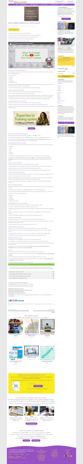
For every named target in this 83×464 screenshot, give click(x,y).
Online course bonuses (36, 304)
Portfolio (27, 454)
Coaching (18, 26)
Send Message (36, 440)
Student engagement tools (44, 304)
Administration (60, 92)
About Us (63, 4)
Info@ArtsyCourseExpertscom (13, 457)
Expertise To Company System (41, 451)
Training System (59, 1)
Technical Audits (41, 460)
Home (17, 4)
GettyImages (10, 159)
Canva (48, 155)
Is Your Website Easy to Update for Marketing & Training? (31, 357)
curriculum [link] (20, 239)
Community (59, 86)
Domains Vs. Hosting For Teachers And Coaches (47, 335)
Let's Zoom (26, 440)
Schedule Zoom (11, 456)
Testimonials (16, 454)
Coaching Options (41, 452)
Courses (59, 85)
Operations (59, 98)
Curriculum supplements (14, 304)
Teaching (32, 26)
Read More (15, 337)
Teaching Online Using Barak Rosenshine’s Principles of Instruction (20, 290)
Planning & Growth (54, 452)
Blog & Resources (54, 4)
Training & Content (54, 454)
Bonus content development (14, 303)
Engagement (23, 26)
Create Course (70, 33)
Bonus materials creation (22, 303)
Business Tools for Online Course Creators (16, 291)
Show (17, 29)
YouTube (67, 452)
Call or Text (23, 457)
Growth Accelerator (41, 458)
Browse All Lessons (66, 76)
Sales (59, 101)
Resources (28, 26)
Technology (54, 451)
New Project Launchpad (41, 455)
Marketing (59, 97)
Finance (59, 94)
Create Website (60, 34)
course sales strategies (43, 303)
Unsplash (32, 157)
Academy (41, 449)
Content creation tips (30, 303)
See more (73, 66)
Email (68, 451)
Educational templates (22, 304)
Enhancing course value (29, 304)
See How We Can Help (31, 423)
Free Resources (54, 449)
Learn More (31, 128)
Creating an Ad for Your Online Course (15, 362)
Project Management (61, 100)
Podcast (67, 454)
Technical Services (34, 4)
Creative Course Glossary (47, 361)
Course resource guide (36, 303)
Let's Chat (66, 122)
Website (59, 87)
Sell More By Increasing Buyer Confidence (16, 335)
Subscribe (27, 294)
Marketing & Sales (54, 455)
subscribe (11, 260)
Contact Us (70, 1)
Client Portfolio (44, 4)
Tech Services (41, 454)
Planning (59, 99)
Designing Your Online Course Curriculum (15, 288)
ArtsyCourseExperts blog (48, 258)
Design (59, 93)
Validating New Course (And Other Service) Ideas (17, 292)
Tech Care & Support (41, 457)
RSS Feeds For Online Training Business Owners (31, 335)
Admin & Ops (54, 456)
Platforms (22, 454)
